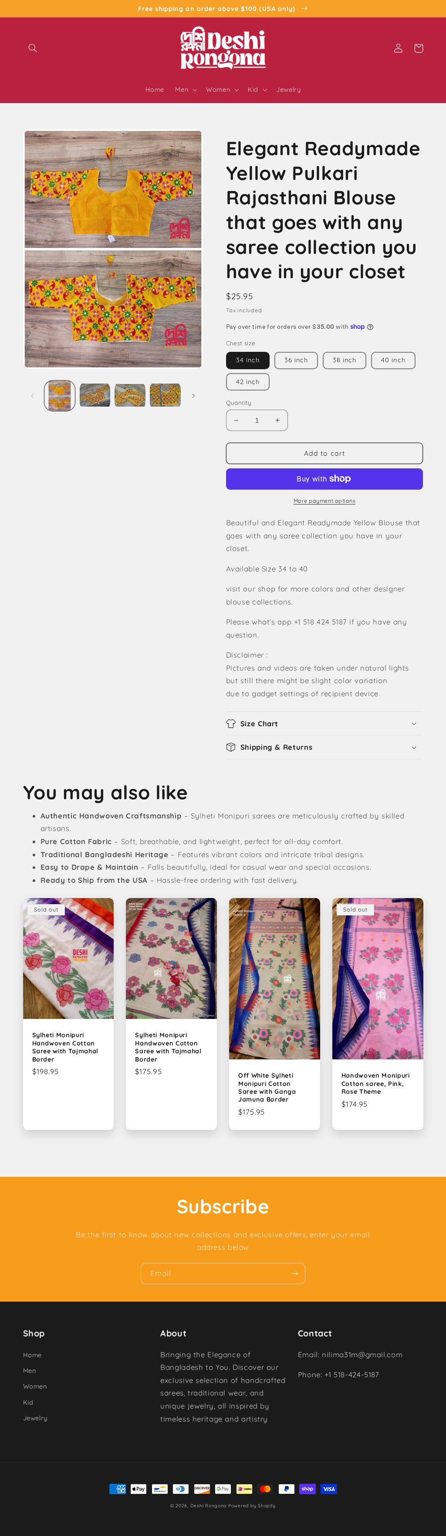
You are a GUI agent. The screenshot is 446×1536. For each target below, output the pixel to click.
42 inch (248, 381)
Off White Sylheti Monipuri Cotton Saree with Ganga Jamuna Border (267, 1087)
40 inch (393, 360)
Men (29, 1370)
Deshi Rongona (208, 1506)
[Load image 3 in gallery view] (130, 396)
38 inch (344, 360)
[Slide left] (32, 395)
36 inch (296, 360)
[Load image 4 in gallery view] (165, 396)
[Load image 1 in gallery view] (59, 396)
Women (35, 1386)
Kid (28, 1402)
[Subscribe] (295, 1273)
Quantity (239, 402)
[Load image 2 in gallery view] (95, 396)
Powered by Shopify (252, 1506)
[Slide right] (193, 395)
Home (32, 1355)
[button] (33, 48)
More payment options (325, 500)
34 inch (248, 360)
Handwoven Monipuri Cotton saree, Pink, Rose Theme (375, 1083)
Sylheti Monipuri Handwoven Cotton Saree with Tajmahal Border (65, 1047)
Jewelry (35, 1418)
